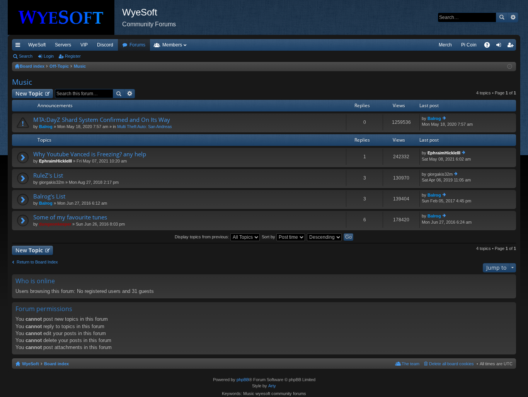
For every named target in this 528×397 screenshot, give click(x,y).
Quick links (19, 46)
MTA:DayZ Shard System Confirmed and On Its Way (101, 119)
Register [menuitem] (512, 46)
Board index (56, 363)
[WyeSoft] (65, 17)
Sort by (269, 236)
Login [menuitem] (500, 46)
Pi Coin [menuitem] (469, 45)
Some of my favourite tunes (70, 217)
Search (502, 17)
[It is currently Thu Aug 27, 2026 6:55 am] (509, 66)
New (29, 93)
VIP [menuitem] (84, 45)
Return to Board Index (37, 262)
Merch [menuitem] (445, 45)
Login (49, 56)
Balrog (46, 126)
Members (172, 45)
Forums (137, 45)
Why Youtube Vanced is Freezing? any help (89, 154)
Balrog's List (49, 196)
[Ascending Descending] (324, 236)
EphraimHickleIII (55, 161)
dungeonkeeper (55, 224)
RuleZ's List (48, 175)
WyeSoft (37, 45)
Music (22, 82)
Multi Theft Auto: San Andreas (144, 126)
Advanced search (513, 17)
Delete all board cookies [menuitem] (451, 363)
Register (73, 56)
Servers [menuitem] (63, 45)
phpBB (243, 379)
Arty (272, 385)
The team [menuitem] (410, 363)
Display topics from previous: (202, 236)
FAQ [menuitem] (489, 46)
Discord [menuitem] (105, 45)
